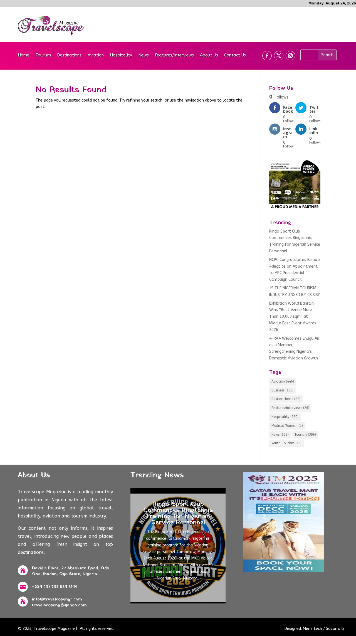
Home (23, 55)
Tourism (43, 55)
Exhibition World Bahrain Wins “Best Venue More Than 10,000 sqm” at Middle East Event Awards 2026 (292, 316)
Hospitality (121, 55)
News (143, 55)
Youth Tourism (286, 443)
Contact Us (235, 55)
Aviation (96, 55)
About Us (209, 55)
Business (282, 390)
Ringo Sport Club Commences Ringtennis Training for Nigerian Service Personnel (178, 513)
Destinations (69, 55)
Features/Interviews (174, 55)
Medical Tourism (287, 426)
